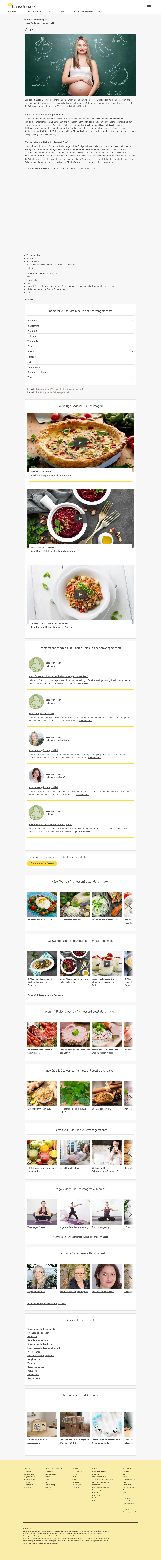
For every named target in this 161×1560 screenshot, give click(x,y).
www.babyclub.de (47, 1531)
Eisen (30, 346)
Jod (29, 362)
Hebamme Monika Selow (57, 740)
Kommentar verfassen (42, 863)
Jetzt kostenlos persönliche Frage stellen (46, 1303)
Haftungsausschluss (52, 1543)
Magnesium (33, 367)
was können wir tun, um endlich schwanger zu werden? (58, 676)
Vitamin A (32, 320)
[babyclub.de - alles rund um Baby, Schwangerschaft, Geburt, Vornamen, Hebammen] (21, 7)
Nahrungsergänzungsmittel (43, 750)
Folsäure (32, 357)
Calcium (31, 336)
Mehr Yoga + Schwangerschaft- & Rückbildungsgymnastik (80, 1237)
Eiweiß (31, 351)
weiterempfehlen (128, 1503)
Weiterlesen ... (84, 683)
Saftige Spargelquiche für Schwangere (52, 475)
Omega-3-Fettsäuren (38, 372)
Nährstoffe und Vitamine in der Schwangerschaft (59, 389)
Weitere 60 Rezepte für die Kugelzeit (45, 995)
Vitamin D (32, 341)
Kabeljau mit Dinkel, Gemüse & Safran (52, 627)
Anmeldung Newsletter (130, 1512)
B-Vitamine (33, 326)
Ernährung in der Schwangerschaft (53, 392)
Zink (29, 377)
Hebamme (50, 666)
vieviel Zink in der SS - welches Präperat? (50, 824)
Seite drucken (127, 1501)
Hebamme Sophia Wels (56, 777)
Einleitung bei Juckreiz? (41, 713)
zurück (29, 300)
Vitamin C (41, 156)
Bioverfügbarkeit (54, 149)
